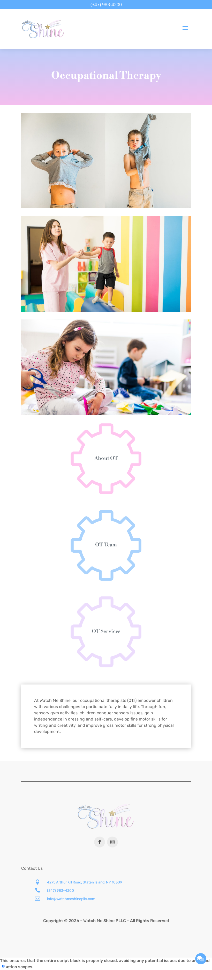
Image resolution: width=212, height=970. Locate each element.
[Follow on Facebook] (99, 842)
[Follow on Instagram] (112, 842)
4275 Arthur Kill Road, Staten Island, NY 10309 (84, 882)
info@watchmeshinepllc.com (71, 899)
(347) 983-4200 (60, 890)
